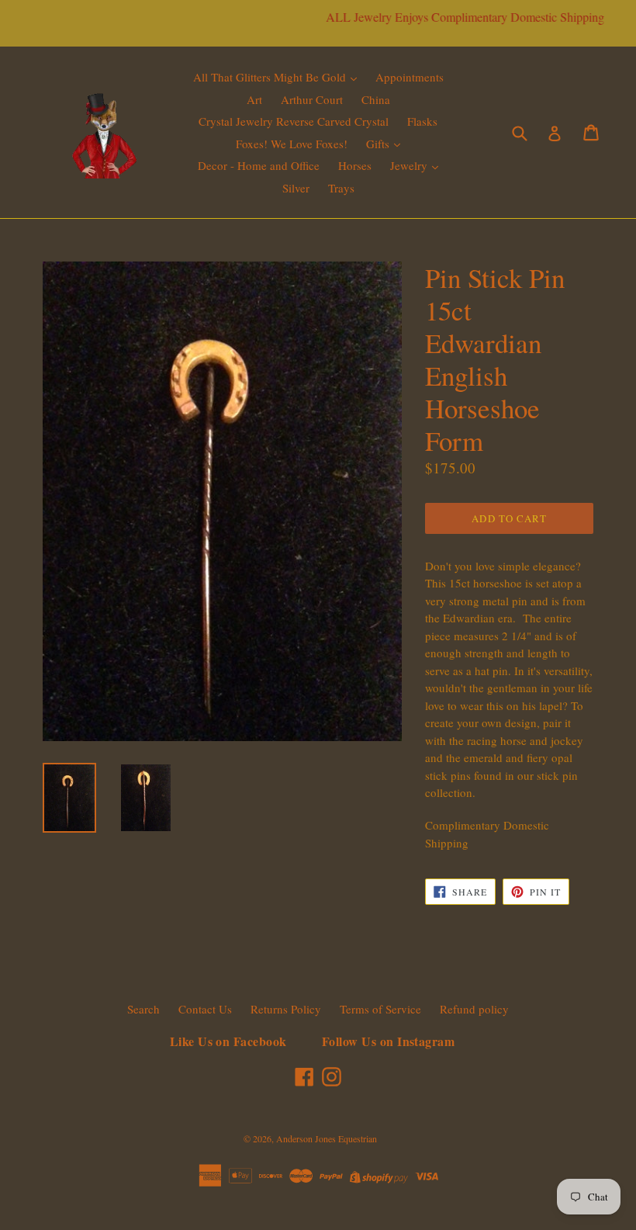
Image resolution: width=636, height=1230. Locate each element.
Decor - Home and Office (259, 165)
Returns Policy (286, 1009)
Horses (355, 165)
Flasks (422, 121)
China (375, 99)
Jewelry (410, 165)
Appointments (409, 77)
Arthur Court (312, 99)
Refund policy (474, 1009)
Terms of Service (380, 1009)
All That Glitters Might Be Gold (271, 77)
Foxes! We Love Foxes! (291, 143)
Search (143, 1009)
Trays (341, 188)
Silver (295, 188)
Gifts (379, 143)
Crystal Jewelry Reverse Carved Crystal (294, 121)
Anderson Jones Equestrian (326, 1138)
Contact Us (205, 1009)
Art (254, 99)
